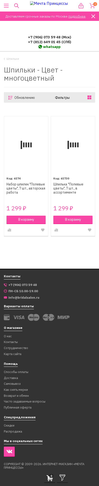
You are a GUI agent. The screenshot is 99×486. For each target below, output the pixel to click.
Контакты (11, 342)
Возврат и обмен (16, 396)
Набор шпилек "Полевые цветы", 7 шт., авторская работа (25, 188)
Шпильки (12, 58)
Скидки (9, 425)
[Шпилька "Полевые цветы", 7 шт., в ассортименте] (73, 144)
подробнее (77, 16)
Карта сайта (12, 354)
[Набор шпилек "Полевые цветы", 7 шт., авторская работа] (26, 144)
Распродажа (13, 431)
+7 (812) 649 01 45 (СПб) (49, 42)
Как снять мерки (16, 390)
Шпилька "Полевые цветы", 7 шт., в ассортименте (68, 188)
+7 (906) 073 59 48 (22, 285)
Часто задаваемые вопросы (24, 401)
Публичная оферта (17, 407)
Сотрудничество (16, 348)
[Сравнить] (9, 230)
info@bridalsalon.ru (23, 298)
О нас (8, 336)
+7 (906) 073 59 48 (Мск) (49, 37)
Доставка (11, 378)
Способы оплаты (16, 372)
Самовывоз (12, 384)
